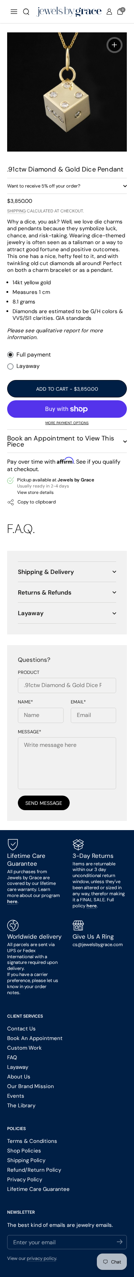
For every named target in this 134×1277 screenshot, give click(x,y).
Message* (29, 731)
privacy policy (41, 1258)
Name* (25, 702)
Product (28, 672)
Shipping (16, 211)
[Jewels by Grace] (68, 11)
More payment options (67, 423)
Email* (78, 702)
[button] (26, 12)
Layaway (28, 366)
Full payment (33, 354)
